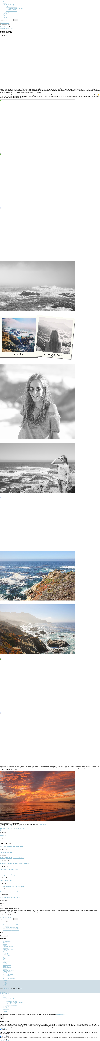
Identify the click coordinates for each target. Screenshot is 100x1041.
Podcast (5, 16)
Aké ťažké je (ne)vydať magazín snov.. (12, 846)
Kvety (4, 958)
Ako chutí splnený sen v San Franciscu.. (12, 892)
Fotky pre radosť (7, 12)
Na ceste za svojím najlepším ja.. (9, 869)
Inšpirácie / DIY (6, 955)
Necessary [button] (2, 1028)
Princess (5, 969)
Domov (4, 1)
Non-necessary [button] (3, 1035)
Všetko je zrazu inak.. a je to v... (9, 875)
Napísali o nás (6, 15)
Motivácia (5, 963)
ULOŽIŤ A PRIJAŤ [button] (5, 1040)
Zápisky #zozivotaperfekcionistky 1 (11, 930)
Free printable (6, 953)
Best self (5, 944)
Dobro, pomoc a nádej (8, 949)
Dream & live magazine (8, 4)
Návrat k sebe (6, 926)
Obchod (5, 13)
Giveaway (5, 954)
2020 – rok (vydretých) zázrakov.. (10, 897)
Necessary (4, 1029)
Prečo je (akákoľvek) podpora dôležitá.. (12, 858)
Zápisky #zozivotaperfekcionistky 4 (11, 924)
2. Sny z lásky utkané (11, 9)
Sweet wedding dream (8, 974)
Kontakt (5, 17)
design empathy (42, 824)
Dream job (5, 950)
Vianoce (5, 976)
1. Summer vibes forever (11, 11)
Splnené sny (6, 973)
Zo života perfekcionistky (9, 978)
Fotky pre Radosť (15, 825)
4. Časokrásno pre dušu (11, 7)
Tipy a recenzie (6, 975)
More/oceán (11, 828)
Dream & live (7, 988)
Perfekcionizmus (7, 967)
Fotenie (4, 952)
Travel (23, 828)
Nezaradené (5, 966)
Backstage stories (7, 941)
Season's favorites (7, 971)
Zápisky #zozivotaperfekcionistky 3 (11, 927)
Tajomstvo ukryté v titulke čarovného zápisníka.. (14, 863)
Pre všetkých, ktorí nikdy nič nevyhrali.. (12, 886)
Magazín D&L (6, 961)
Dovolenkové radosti (6, 852)
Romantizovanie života (8, 970)
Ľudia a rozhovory (7, 959)
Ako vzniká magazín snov (12, 5)
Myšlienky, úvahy (9, 28)
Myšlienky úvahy (18, 828)
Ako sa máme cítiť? (6, 880)
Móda (4, 962)
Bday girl (5, 942)
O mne (4, 3)
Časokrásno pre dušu (8, 946)
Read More (61, 1014)
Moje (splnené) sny (4, 828)
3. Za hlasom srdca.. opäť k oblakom (14, 8)
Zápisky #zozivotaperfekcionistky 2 (11, 928)
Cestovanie (6, 26)
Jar (3, 957)
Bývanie (5, 945)
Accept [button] (57, 1014)
